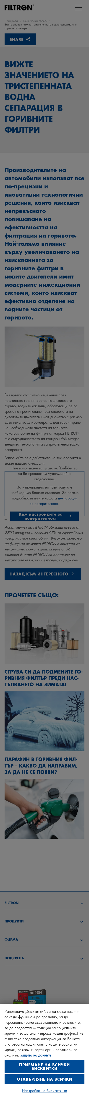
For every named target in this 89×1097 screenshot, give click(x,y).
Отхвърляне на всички (44, 1079)
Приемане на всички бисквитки (44, 1066)
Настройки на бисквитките (44, 1090)
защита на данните (35, 1055)
